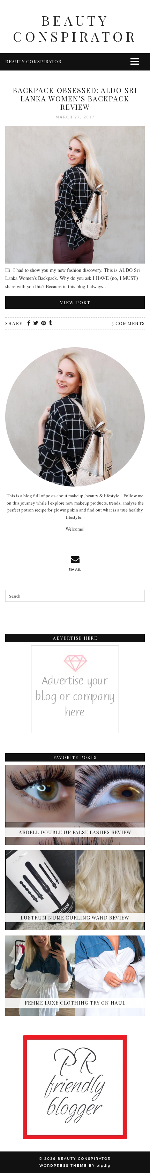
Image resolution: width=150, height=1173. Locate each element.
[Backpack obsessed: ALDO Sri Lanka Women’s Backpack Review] (75, 196)
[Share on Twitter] (36, 323)
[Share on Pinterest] (44, 323)
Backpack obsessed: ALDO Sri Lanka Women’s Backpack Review (75, 98)
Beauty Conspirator (75, 28)
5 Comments (128, 323)
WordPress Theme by (75, 1166)
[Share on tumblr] (51, 323)
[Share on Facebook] (29, 323)
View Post (75, 302)
